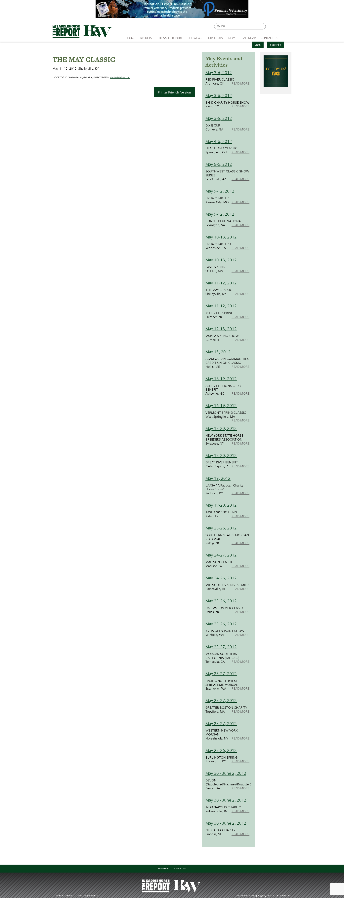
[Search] (263, 26)
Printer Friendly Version (174, 92)
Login (257, 45)
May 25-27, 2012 (221, 646)
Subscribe (275, 45)
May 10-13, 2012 (221, 237)
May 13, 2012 (218, 351)
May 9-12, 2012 (219, 191)
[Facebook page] (270, 27)
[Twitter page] (278, 27)
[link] (131, 37)
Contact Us (180, 868)
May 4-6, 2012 (218, 141)
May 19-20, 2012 (221, 505)
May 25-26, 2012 (221, 600)
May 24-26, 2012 (221, 578)
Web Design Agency (87, 895)
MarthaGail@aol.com (120, 77)
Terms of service (63, 895)
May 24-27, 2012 (221, 555)
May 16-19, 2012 (221, 378)
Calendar (248, 38)
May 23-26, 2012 (221, 528)
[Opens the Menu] (286, 36)
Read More (240, 83)
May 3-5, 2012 (218, 118)
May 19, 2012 (218, 478)
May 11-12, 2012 (221, 283)
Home (131, 38)
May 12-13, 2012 (221, 328)
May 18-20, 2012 (221, 455)
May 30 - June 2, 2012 (225, 773)
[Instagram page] (285, 27)
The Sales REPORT (170, 38)
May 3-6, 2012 (218, 72)
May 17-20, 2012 (221, 428)
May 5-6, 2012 (218, 164)
